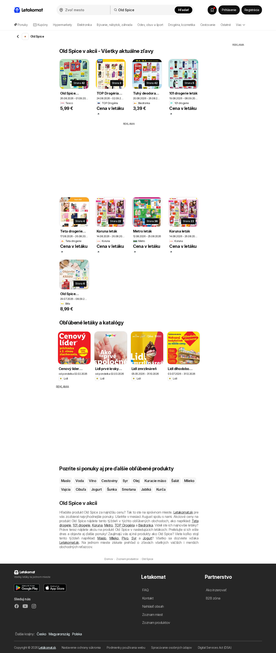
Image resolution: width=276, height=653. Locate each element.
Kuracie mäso (155, 481)
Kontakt (147, 598)
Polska (77, 634)
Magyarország (59, 634)
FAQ (145, 590)
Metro (108, 525)
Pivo (125, 538)
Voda (79, 481)
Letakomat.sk (183, 512)
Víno (92, 481)
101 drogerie (81, 525)
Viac (239, 25)
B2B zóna (213, 598)
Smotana (129, 489)
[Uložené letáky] (212, 9)
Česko (41, 634)
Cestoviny (109, 481)
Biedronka (145, 525)
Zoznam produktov (156, 622)
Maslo (65, 481)
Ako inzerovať (216, 590)
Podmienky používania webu (126, 647)
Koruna (97, 525)
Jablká (146, 489)
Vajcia (66, 489)
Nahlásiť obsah (153, 606)
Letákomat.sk (47, 647)
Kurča (160, 489)
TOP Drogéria (124, 525)
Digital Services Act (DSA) (215, 647)
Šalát (175, 481)
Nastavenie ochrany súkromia (81, 647)
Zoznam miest (152, 614)
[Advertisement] (137, 158)
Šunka (112, 489)
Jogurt (96, 489)
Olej (136, 481)
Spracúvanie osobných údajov (171, 647)
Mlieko (189, 481)
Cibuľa (81, 489)
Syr (125, 481)
